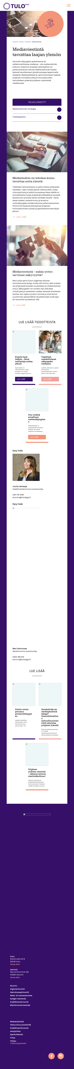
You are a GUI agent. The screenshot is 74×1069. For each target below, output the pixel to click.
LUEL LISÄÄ (21, 217)
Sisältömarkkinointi (19, 1002)
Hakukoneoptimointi (19, 992)
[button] (68, 5)
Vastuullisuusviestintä (20, 1025)
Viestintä (28, 42)
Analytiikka (15, 1031)
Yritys (12, 1038)
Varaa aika (15, 964)
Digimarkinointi (17, 989)
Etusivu (13, 986)
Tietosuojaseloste (18, 1043)
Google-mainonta (18, 999)
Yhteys (13, 1041)
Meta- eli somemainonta (21, 995)
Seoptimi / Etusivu (18, 42)
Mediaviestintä (17, 1021)
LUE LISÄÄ (20, 305)
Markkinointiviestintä (20, 1005)
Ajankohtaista (16, 1034)
